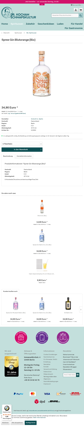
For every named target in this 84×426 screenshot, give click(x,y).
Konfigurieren (30, 423)
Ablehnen (5, 423)
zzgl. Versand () (17, 113)
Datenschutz (48, 372)
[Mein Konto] (76, 10)
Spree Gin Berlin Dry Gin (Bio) (42, 245)
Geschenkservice (49, 357)
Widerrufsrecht (48, 374)
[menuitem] (67, 15)
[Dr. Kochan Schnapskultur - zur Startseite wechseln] (18, 12)
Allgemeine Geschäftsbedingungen (51, 380)
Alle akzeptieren (17, 423)
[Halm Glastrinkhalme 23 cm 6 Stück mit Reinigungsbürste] (42, 265)
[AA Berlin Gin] (68, 303)
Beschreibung (8, 156)
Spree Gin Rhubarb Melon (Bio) (16, 313)
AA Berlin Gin (68, 313)
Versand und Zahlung (50, 369)
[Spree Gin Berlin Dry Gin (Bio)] (42, 235)
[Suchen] (80, 15)
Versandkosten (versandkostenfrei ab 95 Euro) (41, 410)
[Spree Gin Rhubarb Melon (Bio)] (15, 303)
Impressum (47, 384)
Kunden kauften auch (10, 291)
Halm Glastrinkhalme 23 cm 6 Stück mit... (42, 274)
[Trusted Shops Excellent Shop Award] (13, 366)
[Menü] (10, 406)
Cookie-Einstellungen (50, 354)
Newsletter (47, 364)
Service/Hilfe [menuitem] (76, 5)
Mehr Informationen (39, 417)
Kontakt (46, 367)
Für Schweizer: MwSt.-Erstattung (51, 361)
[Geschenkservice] (21, 337)
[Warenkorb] (81, 10)
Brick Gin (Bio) (42, 216)
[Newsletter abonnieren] (77, 375)
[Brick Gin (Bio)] (42, 206)
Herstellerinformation (24, 156)
